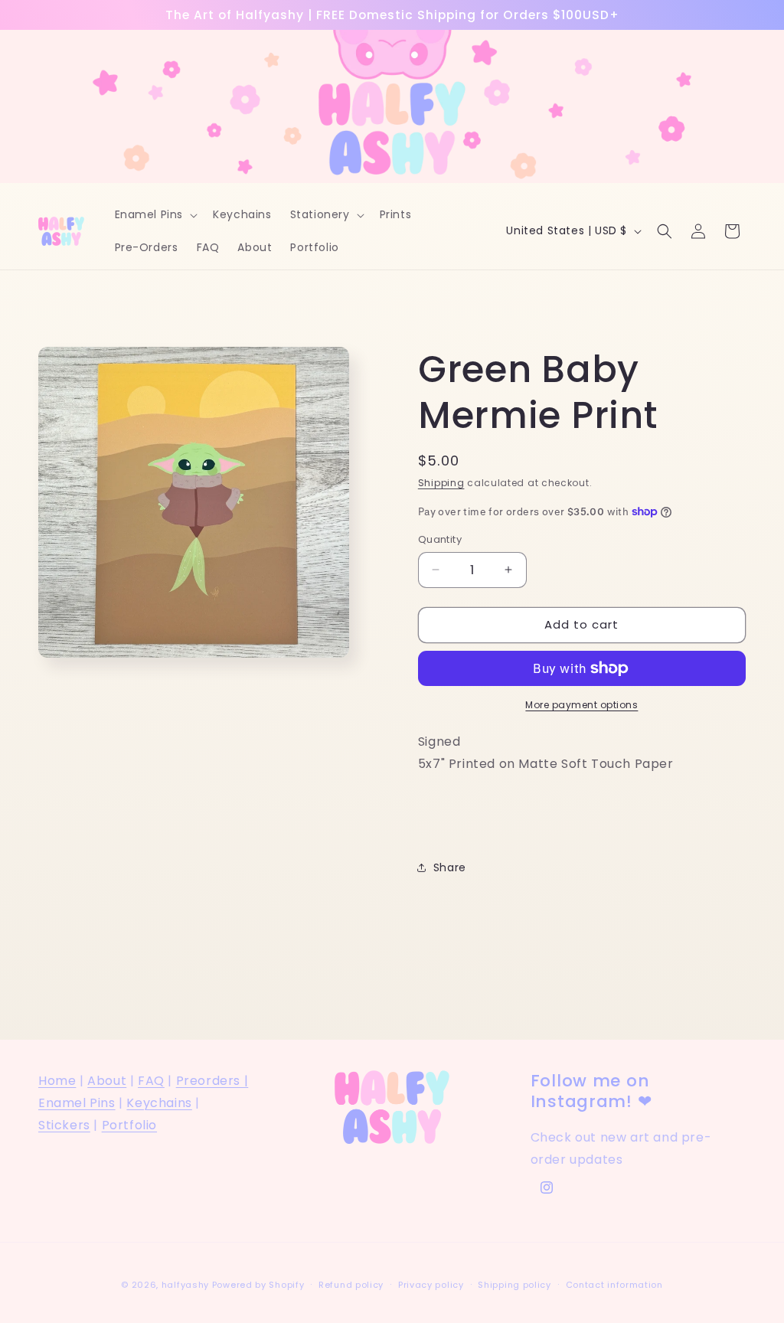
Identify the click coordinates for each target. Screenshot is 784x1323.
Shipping (441, 482)
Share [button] (449, 867)
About (106, 1080)
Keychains (158, 1103)
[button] (155, 214)
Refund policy (351, 1285)
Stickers (64, 1125)
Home (57, 1080)
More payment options (581, 704)
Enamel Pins (77, 1103)
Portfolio (129, 1125)
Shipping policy (514, 1285)
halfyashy (185, 1285)
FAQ (151, 1080)
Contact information (614, 1285)
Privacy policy (431, 1285)
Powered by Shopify (258, 1285)
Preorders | (212, 1080)
